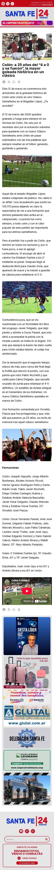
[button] (4, 82)
